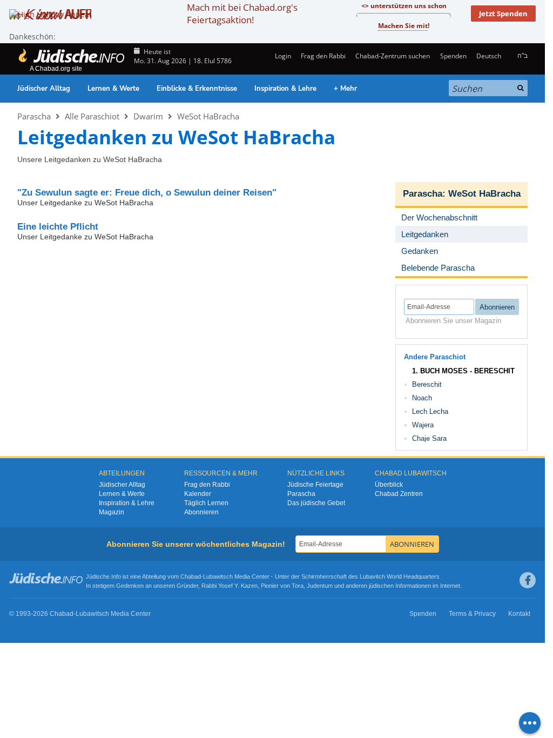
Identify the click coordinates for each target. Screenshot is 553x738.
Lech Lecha (430, 411)
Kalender (197, 494)
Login (282, 56)
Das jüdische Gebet (316, 503)
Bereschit (427, 384)
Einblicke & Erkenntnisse (197, 88)
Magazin (111, 512)
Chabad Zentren (399, 494)
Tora (298, 585)
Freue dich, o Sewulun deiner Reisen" (146, 192)
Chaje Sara (429, 438)
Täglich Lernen (206, 503)
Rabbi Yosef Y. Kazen (229, 585)
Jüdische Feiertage (315, 484)
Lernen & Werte (113, 88)
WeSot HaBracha (208, 116)
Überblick (389, 484)
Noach (422, 398)
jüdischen (381, 585)
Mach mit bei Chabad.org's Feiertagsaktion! (242, 13)
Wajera (423, 425)
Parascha (34, 116)
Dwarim (148, 116)
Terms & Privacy (472, 614)
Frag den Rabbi (323, 56)
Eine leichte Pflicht (57, 227)
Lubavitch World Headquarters (400, 576)
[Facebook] (528, 580)
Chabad (190, 576)
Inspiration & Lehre (285, 88)
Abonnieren (201, 512)
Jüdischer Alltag (43, 88)
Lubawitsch (218, 576)
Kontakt (519, 614)
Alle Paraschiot (92, 116)
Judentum (320, 585)
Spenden (453, 56)
